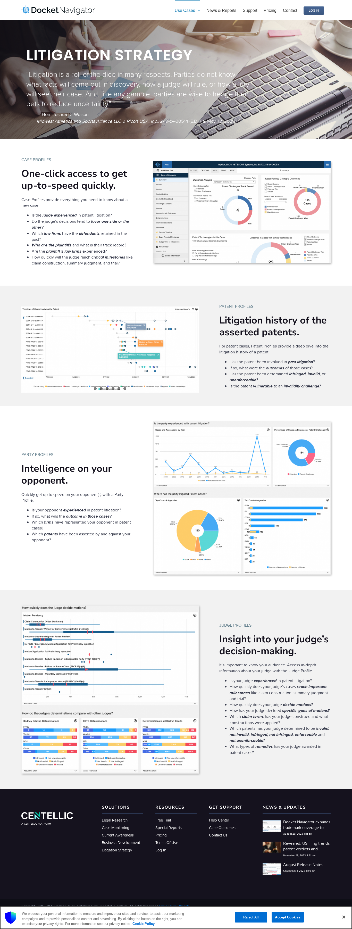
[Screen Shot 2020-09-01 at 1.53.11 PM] (242, 423)
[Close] (343, 917)
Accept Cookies (287, 917)
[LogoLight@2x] (47, 814)
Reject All (251, 917)
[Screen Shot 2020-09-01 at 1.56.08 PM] (110, 607)
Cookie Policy (143, 924)
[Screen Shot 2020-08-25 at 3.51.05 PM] (242, 163)
